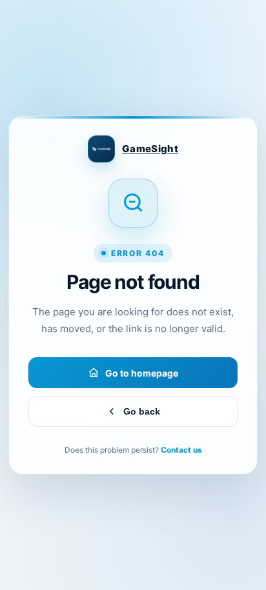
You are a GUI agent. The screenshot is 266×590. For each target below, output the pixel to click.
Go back (141, 411)
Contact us (181, 450)
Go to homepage (141, 373)
